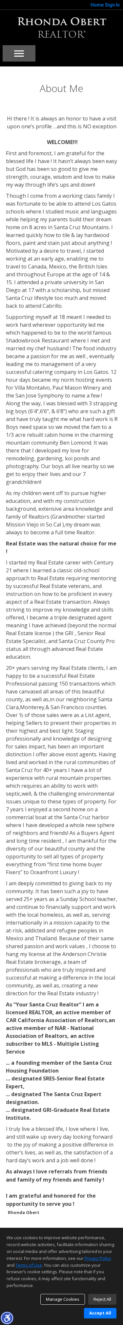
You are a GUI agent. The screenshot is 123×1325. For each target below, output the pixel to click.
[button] (7, 1318)
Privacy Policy (97, 1258)
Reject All (102, 1299)
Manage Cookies (62, 1299)
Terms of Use (28, 1265)
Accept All (100, 1313)
